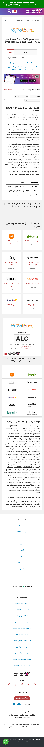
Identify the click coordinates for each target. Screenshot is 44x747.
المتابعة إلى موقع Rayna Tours (22, 62)
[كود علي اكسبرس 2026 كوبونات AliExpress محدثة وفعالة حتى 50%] (32, 278)
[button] (3, 2)
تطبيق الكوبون (22, 692)
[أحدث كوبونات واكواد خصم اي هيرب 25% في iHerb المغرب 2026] (32, 236)
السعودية (22, 525)
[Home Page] (34, 11)
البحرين (22, 544)
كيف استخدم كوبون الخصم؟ (22, 640)
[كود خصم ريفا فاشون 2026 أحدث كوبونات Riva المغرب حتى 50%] (11, 257)
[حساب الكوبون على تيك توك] (15, 684)
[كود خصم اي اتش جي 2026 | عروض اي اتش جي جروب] (32, 412)
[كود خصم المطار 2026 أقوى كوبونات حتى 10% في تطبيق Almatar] (11, 300)
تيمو (11, 247)
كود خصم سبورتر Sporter (22, 665)
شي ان (11, 289)
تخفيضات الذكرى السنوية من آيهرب (22, 2)
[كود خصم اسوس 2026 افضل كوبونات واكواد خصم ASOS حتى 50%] (12, 405)
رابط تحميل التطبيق (22, 698)
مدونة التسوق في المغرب (22, 615)
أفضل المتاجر (34, 368)
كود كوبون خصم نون (22, 653)
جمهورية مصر (22, 562)
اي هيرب (32, 244)
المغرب (22, 575)
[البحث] (9, 11)
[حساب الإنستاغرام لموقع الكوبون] (34, 684)
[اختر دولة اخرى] (14, 11)
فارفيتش (32, 308)
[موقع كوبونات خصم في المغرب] (38, 20)
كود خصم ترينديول (22, 646)
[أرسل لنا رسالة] (6, 742)
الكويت (22, 537)
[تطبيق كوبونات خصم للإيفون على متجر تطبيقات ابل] (14, 705)
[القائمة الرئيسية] (4, 11)
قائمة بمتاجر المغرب (22, 603)
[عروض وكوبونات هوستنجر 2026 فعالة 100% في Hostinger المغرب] (32, 257)
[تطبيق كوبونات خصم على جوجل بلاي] (19, 705)
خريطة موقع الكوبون (22, 622)
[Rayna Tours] (22, 30)
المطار (11, 308)
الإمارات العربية (22, 531)
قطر (22, 556)
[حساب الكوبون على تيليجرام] (9, 684)
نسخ (10, 52)
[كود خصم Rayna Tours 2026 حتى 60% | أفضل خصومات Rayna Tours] (22, 336)
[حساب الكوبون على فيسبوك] (22, 684)
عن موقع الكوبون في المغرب (22, 628)
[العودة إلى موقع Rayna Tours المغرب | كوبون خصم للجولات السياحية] (5, 21)
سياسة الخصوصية (22, 634)
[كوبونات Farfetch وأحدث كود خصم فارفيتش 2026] (32, 300)
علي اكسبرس (32, 287)
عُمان (22, 550)
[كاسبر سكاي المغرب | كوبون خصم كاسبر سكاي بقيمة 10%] (12, 412)
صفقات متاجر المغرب (22, 609)
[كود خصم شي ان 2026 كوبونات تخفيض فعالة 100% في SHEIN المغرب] (11, 278)
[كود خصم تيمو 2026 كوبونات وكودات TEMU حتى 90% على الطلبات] (11, 236)
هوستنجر (32, 268)
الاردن (22, 568)
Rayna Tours (20, 20)
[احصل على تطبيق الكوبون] (22, 79)
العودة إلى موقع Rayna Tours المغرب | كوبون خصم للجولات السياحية (21, 68)
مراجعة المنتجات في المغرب (22, 659)
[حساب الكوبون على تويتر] (28, 684)
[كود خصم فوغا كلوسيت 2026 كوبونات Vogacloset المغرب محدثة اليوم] (32, 405)
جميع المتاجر (30, 20)
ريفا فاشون (11, 268)
